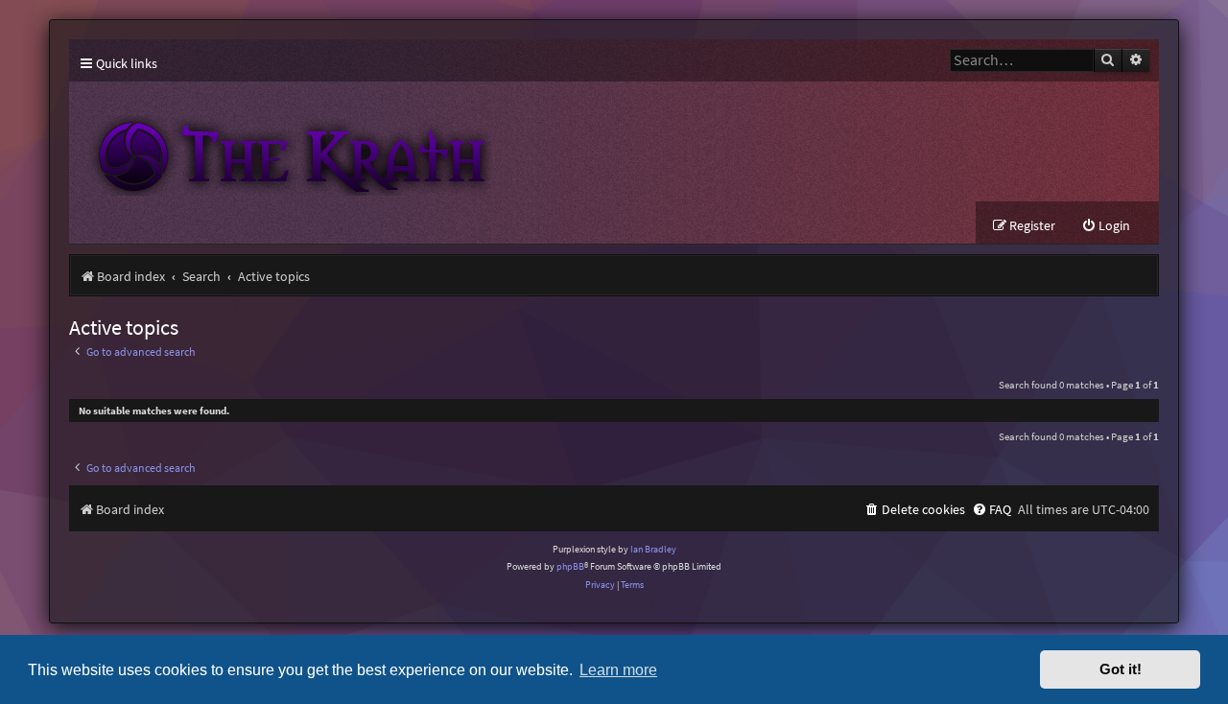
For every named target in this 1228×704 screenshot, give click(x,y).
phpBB (570, 566)
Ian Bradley (653, 549)
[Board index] (424, 141)
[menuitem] (1105, 226)
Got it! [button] (1120, 669)
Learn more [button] (618, 669)
